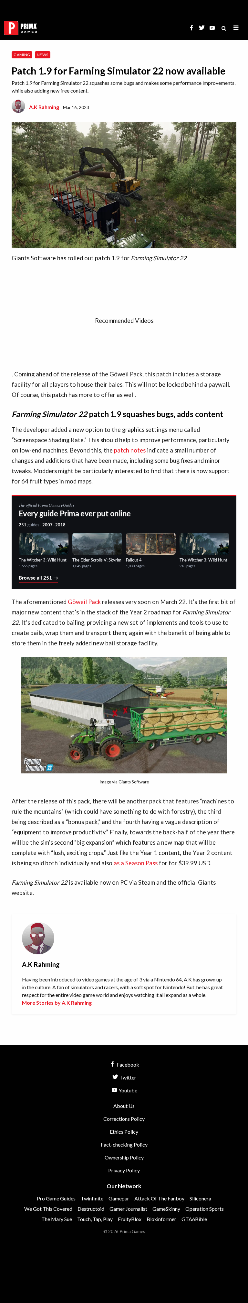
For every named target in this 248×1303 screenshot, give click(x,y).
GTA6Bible (194, 1219)
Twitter (127, 1077)
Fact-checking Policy (124, 1144)
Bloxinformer (161, 1219)
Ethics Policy (124, 1132)
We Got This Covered (48, 1209)
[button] (236, 27)
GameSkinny (166, 1209)
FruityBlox (129, 1219)
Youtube (127, 1090)
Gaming (22, 54)
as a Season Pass (136, 863)
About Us (124, 1106)
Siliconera (200, 1198)
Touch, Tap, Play (95, 1219)
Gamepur (118, 1198)
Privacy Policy (124, 1170)
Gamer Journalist (128, 1209)
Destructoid (91, 1209)
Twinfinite (92, 1198)
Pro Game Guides (56, 1198)
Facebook (127, 1064)
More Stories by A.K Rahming (57, 1003)
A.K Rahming (44, 107)
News (42, 54)
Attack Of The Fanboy (159, 1198)
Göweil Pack (84, 601)
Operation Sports (204, 1209)
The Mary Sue (56, 1219)
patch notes (130, 450)
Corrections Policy (124, 1119)
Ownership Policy (124, 1157)
